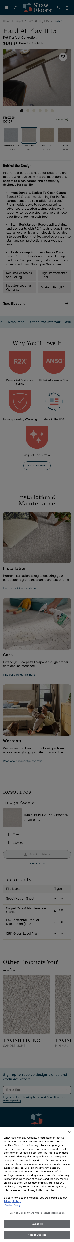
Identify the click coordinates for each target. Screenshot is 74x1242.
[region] (37, 1184)
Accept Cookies (37, 1234)
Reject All (37, 1224)
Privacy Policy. (12, 1201)
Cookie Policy (12, 1205)
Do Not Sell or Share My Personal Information (37, 1212)
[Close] (69, 1132)
